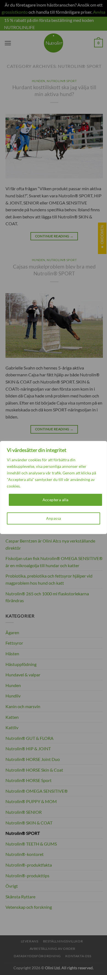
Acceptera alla (56, 499)
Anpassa (53, 518)
